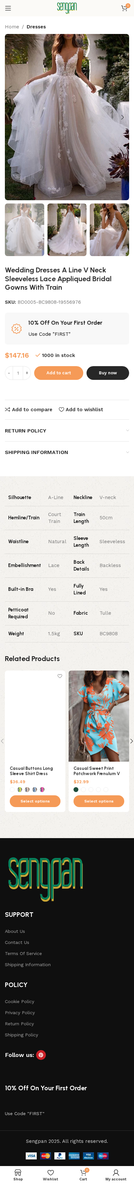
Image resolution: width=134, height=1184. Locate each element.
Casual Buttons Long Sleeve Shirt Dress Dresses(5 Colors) (31, 773)
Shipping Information (28, 964)
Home (12, 27)
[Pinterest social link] (41, 1055)
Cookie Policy (19, 1001)
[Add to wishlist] (59, 676)
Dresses (36, 27)
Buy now (108, 372)
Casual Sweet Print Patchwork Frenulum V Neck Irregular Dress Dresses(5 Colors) (97, 776)
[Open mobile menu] (8, 8)
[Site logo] (67, 8)
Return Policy (19, 1023)
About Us (15, 931)
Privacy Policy (20, 1012)
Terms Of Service (23, 953)
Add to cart (59, 372)
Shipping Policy (21, 1034)
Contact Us (17, 942)
